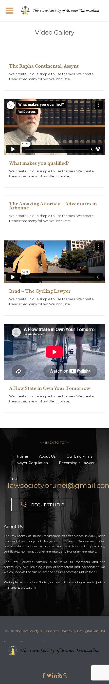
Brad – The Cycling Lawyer (40, 291)
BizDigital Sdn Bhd (91, 631)
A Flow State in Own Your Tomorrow (49, 388)
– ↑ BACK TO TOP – (54, 442)
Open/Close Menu (9, 10)
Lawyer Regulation (31, 463)
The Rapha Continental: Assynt (44, 66)
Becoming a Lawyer (77, 463)
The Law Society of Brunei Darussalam (43, 631)
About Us (47, 456)
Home (22, 456)
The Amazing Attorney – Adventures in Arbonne (53, 205)
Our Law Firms (79, 456)
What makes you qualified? (39, 163)
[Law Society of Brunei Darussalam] (61, 10)
